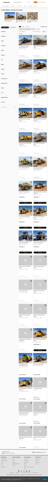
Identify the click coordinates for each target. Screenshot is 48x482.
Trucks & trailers (26, 462)
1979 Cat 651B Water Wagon (39, 364)
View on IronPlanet (22, 374)
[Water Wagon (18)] (9, 22)
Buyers (13, 459)
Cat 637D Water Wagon (38, 388)
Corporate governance (4, 460)
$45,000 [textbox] (21, 222)
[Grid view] (43, 31)
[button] (9, 17)
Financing (14, 462)
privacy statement (15, 479)
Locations (36, 460)
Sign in (35, 2)
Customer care (37, 459)
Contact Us (43, 452)
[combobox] (37, 31)
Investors (2, 462)
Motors (25, 465)
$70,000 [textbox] (21, 197)
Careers (2, 463)
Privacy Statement (11, 472)
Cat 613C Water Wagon (23, 290)
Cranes (25, 468)
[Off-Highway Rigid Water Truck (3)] (32, 23)
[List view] (46, 31)
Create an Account (42, 2)
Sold (12, 27)
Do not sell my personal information (26, 472)
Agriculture (25, 463)
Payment (14, 465)
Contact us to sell (37, 462)
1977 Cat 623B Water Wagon (24, 167)
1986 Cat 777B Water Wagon (24, 191)
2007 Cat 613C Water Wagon (24, 216)
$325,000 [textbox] (36, 344)
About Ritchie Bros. (3, 459)
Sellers (13, 460)
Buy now (25, 202)
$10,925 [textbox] (21, 246)
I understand (44, 479)
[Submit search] (30, 2)
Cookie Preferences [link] (35, 472)
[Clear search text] (28, 2)
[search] (15, 107)
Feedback (36, 463)
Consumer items (26, 460)
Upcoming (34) (5, 27)
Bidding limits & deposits (16, 463)
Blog (1, 465)
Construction (26, 459)
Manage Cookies (7, 479)
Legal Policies (18, 472)
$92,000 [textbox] (36, 197)
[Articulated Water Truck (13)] (21, 23)
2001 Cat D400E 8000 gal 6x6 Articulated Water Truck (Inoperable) (39, 168)
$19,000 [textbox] (36, 222)
